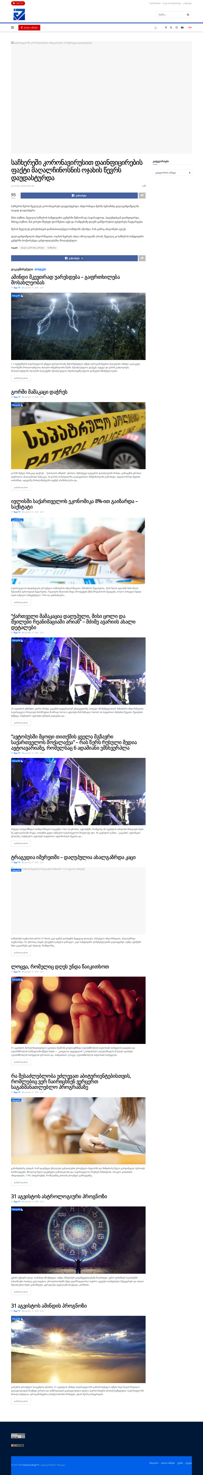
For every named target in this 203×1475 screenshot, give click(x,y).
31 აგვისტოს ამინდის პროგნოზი (49, 1305)
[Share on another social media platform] (142, 196)
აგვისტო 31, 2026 (30, 287)
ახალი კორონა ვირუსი (32, 247)
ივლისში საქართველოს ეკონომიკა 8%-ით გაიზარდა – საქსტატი (74, 504)
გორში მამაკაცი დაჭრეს (39, 391)
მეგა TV (17, 287)
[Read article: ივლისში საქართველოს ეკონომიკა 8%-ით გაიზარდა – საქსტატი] (78, 550)
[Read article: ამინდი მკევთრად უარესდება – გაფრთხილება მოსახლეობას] (78, 326)
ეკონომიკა (17, 520)
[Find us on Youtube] (182, 27)
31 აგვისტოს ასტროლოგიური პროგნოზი (59, 1196)
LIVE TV (19, 3)
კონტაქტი (187, 3)
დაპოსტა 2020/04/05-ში (22, 185)
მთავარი (16, 295)
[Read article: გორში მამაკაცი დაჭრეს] (78, 435)
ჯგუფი (189, 1463)
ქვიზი (180, 1463)
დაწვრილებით (22, 378)
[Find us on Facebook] (166, 27)
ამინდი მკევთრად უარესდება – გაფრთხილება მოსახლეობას (65, 279)
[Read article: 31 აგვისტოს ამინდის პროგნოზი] (78, 1349)
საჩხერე (52, 247)
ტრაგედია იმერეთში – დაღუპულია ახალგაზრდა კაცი (73, 857)
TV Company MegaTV (28, 1464)
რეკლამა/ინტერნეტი (171, 3)
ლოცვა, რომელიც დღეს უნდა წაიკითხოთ (60, 966)
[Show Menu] (12, 27)
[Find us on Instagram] (177, 27)
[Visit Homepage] (19, 14)
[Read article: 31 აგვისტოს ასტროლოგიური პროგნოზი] (78, 1240)
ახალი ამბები (30, 27)
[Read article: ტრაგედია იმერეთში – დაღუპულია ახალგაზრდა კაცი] (78, 901)
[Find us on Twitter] (171, 27)
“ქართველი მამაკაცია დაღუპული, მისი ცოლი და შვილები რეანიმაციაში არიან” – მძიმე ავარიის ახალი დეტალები (73, 621)
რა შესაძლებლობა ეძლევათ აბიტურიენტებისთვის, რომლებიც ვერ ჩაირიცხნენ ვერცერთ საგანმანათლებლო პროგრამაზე (71, 1081)
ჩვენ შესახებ (155, 3)
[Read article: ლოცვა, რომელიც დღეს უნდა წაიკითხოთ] (78, 1010)
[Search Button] (188, 14)
